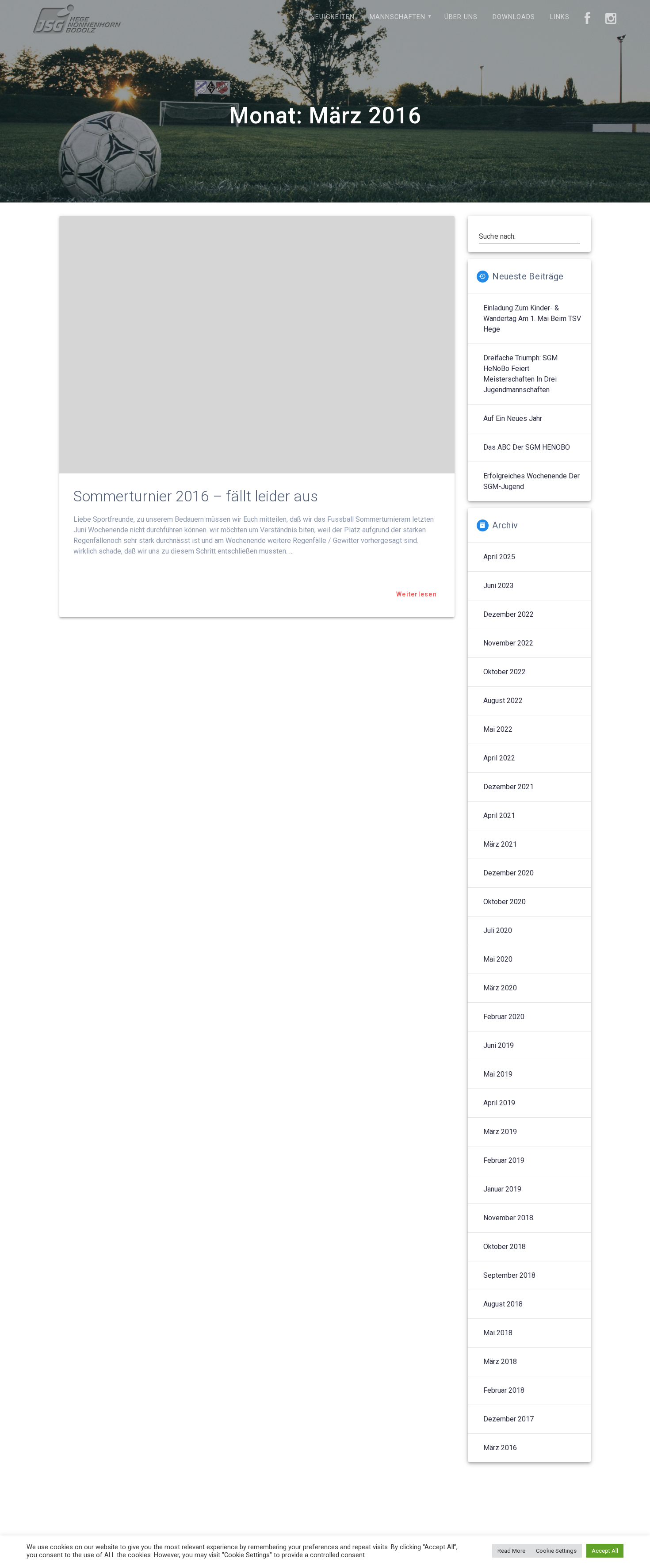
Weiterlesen (416, 594)
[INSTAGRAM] (611, 19)
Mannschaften (397, 17)
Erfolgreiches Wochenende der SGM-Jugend (531, 481)
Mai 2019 (497, 1074)
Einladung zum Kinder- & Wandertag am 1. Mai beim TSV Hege (532, 318)
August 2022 (503, 700)
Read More (511, 1550)
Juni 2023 (498, 585)
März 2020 (500, 988)
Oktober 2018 (504, 1246)
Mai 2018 (497, 1333)
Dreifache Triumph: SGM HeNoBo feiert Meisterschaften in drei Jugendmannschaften (520, 374)
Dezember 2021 (508, 787)
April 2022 (499, 758)
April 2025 (499, 557)
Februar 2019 (503, 1160)
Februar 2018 (503, 1390)
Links (560, 17)
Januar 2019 (502, 1189)
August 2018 (503, 1304)
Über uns (461, 17)
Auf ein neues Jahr (512, 418)
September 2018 (509, 1275)
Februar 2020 (503, 1016)
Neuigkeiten (332, 17)
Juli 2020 (497, 930)
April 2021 (499, 815)
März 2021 (500, 844)
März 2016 (500, 1448)
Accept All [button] (605, 1550)
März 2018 (500, 1361)
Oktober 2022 (504, 672)
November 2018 (508, 1218)
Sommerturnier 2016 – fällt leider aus (195, 496)
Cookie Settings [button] (556, 1550)
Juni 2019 (498, 1045)
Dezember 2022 (508, 614)
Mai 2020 (497, 959)
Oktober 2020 (504, 902)
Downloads (514, 17)
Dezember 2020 (508, 873)
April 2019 (499, 1103)
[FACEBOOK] (587, 19)
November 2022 (508, 643)
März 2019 (500, 1131)
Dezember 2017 (508, 1419)
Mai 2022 (497, 729)
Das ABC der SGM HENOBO (526, 447)
